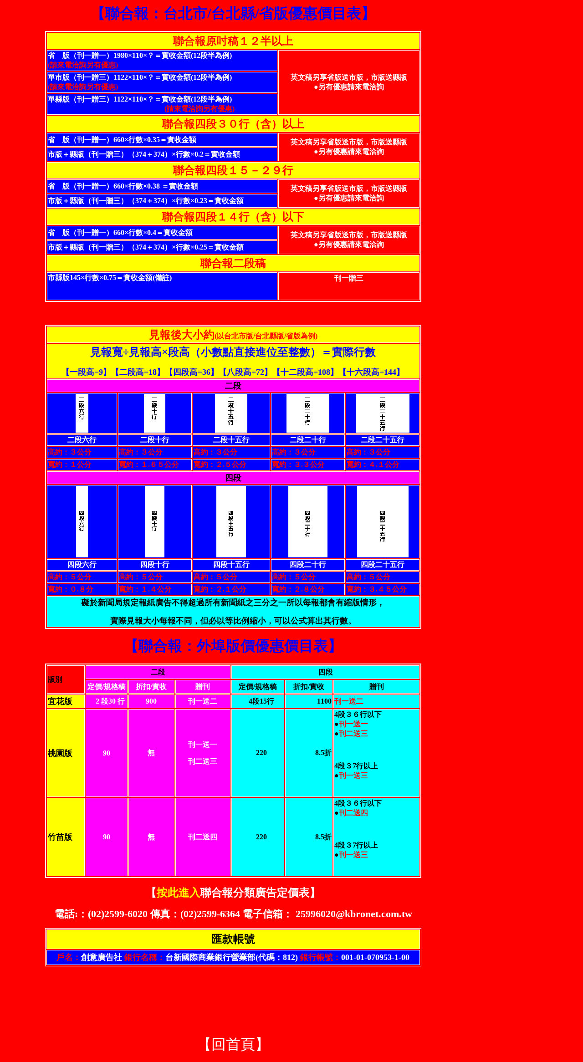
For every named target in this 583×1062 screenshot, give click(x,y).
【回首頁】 (233, 1044)
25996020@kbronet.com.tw (354, 913)
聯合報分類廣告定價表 (233, 893)
